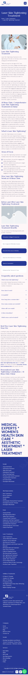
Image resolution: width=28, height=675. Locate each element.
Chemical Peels (7, 512)
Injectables (6, 651)
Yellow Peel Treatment (8, 516)
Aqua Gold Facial (7, 466)
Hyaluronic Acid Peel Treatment (11, 520)
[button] (14, 280)
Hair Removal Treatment (9, 542)
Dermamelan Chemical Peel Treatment (13, 501)
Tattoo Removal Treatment (10, 538)
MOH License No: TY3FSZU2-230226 (12, 644)
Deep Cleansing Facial (8, 474)
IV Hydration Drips (7, 582)
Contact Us (6, 633)
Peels (4, 662)
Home (4, 626)
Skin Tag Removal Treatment (10, 555)
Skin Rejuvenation (7, 656)
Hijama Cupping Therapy (9, 587)
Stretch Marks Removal (9, 560)
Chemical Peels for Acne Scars (11, 525)
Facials (4, 499)
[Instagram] (16, 671)
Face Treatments (7, 493)
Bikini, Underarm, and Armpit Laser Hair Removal (13, 545)
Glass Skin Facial (7, 470)
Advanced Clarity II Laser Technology (12, 562)
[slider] (14, 214)
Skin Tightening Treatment (10, 557)
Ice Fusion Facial (7, 479)
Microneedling (6, 658)
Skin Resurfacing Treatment (10, 553)
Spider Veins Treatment (9, 559)
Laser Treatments (7, 537)
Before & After (6, 631)
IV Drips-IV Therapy (8, 576)
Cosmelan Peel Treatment (9, 523)
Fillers (4, 652)
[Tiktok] (20, 671)
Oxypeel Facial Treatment (9, 478)
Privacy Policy (17, 642)
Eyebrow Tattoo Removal (9, 540)
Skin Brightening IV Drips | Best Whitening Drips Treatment (13, 584)
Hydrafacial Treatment (9, 472)
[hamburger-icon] (25, 3)
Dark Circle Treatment (8, 549)
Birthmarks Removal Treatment (11, 547)
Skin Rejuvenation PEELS (9, 514)
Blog (4, 630)
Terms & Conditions (8, 642)
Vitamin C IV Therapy (8, 578)
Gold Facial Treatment (8, 468)
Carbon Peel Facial (7, 527)
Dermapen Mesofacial (8, 481)
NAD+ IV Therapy (7, 580)
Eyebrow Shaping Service (9, 551)
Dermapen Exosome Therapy (10, 503)
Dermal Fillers (6, 497)
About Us (5, 628)
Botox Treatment (7, 495)
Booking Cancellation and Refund (11, 640)
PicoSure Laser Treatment (10, 564)
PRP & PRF (5, 654)
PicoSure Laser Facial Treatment (11, 476)
